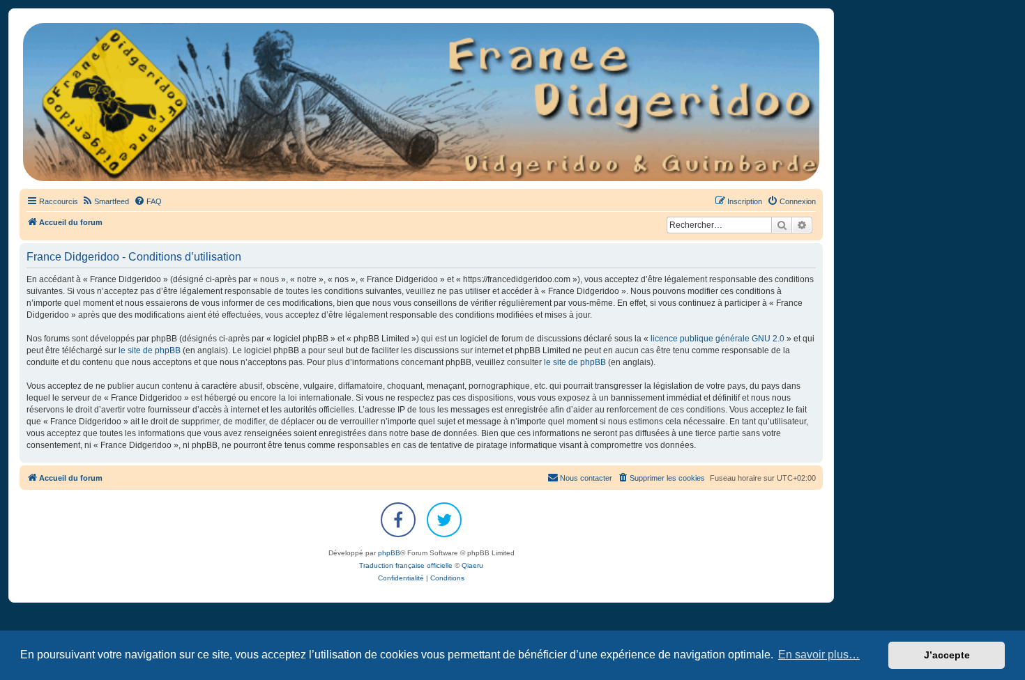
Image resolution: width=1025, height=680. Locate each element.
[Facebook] (398, 519)
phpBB (389, 553)
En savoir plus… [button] (819, 654)
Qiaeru (472, 565)
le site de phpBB (150, 350)
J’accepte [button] (947, 654)
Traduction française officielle (406, 565)
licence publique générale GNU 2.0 (717, 338)
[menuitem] (105, 201)
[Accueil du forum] (421, 102)
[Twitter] (444, 519)
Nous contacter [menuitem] (586, 478)
